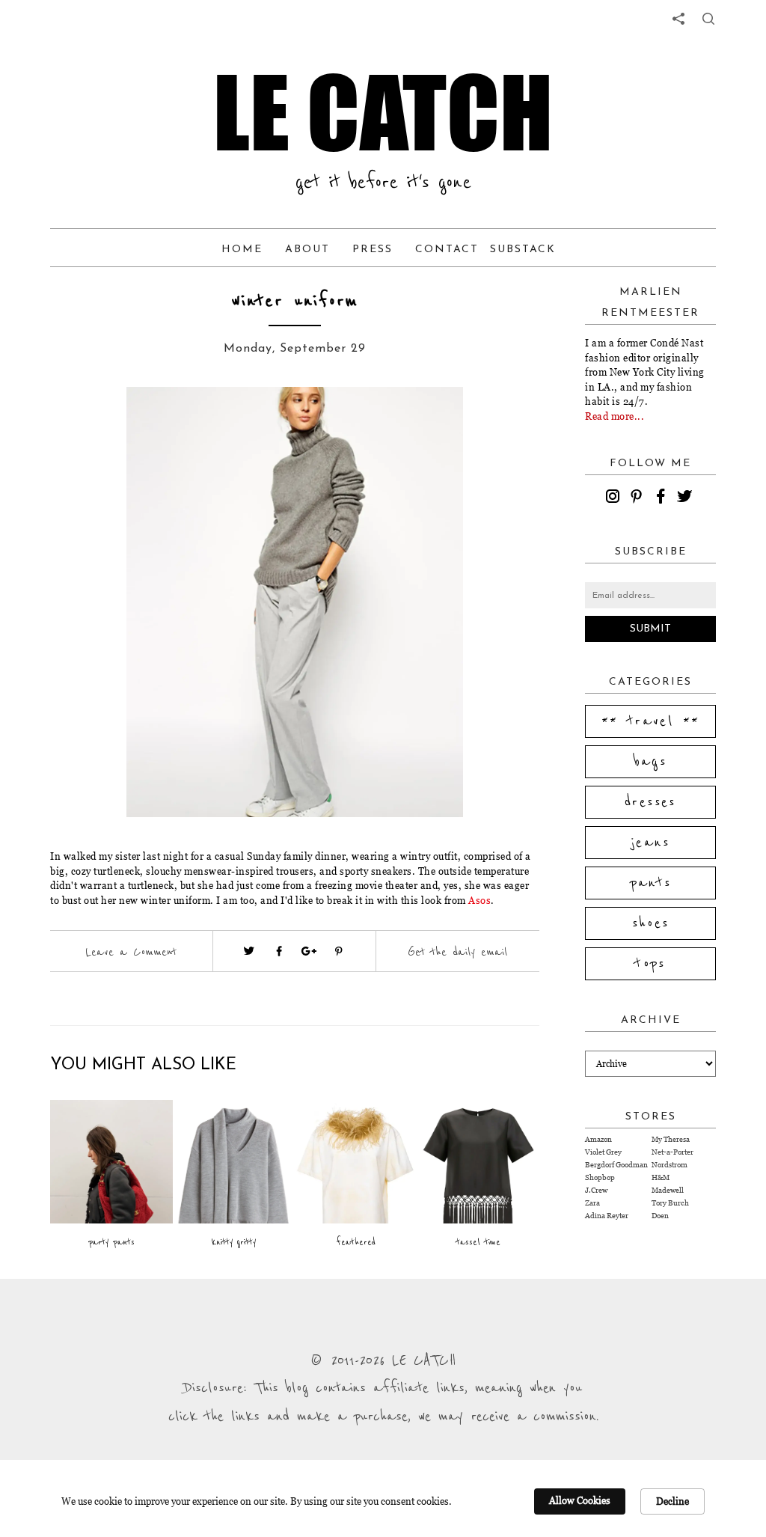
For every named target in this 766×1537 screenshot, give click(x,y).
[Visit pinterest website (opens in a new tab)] (104, 420)
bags (650, 762)
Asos (479, 900)
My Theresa (671, 1139)
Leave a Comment (131, 951)
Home (242, 249)
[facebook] (663, 498)
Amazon (598, 1139)
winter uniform (294, 301)
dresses (650, 802)
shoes (651, 923)
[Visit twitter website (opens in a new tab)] (249, 951)
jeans (650, 843)
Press (372, 249)
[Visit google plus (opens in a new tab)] (309, 951)
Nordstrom (669, 1165)
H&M (661, 1177)
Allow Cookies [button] (579, 1500)
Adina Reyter (606, 1215)
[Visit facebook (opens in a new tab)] (279, 951)
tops (650, 964)
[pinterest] (639, 498)
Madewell (668, 1190)
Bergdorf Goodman (616, 1165)
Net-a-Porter (672, 1152)
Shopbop (600, 1177)
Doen (660, 1215)
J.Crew (596, 1190)
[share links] (678, 18)
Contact (447, 249)
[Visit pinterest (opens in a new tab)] (339, 951)
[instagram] (615, 498)
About (307, 249)
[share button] (708, 18)
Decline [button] (672, 1501)
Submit (650, 629)
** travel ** (650, 721)
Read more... (614, 416)
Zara (592, 1203)
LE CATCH (383, 112)
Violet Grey (603, 1152)
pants (651, 883)
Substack (523, 249)
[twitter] (686, 498)
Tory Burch (670, 1203)
